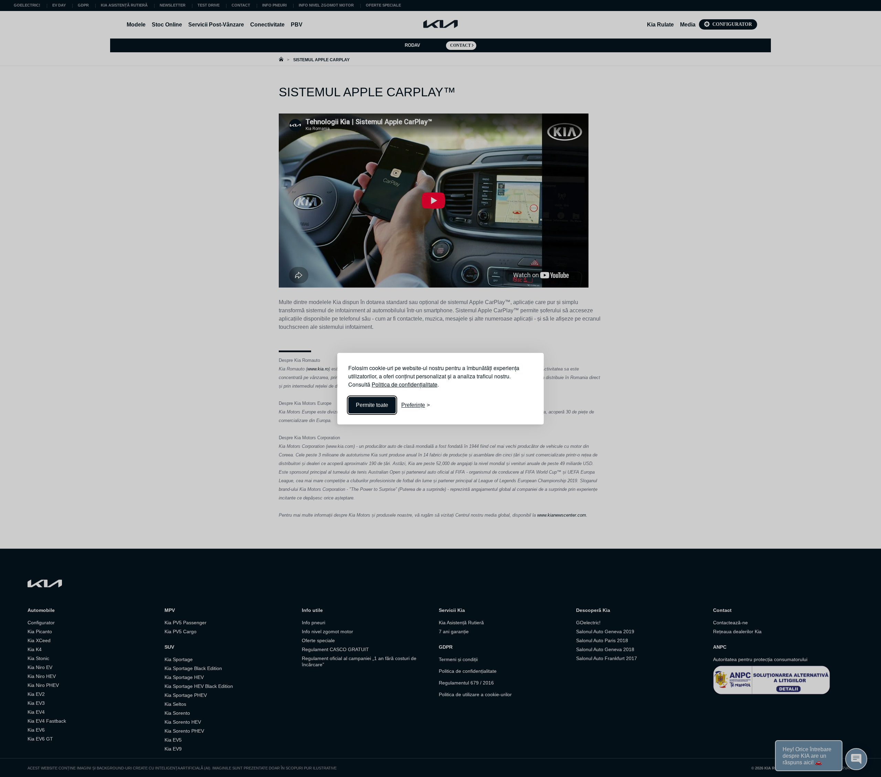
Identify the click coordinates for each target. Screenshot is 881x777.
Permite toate (372, 405)
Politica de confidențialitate (404, 384)
